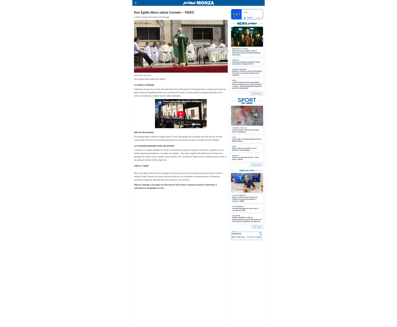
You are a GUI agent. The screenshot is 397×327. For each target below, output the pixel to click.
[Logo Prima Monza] (198, 3)
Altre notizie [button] (256, 94)
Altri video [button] (257, 227)
